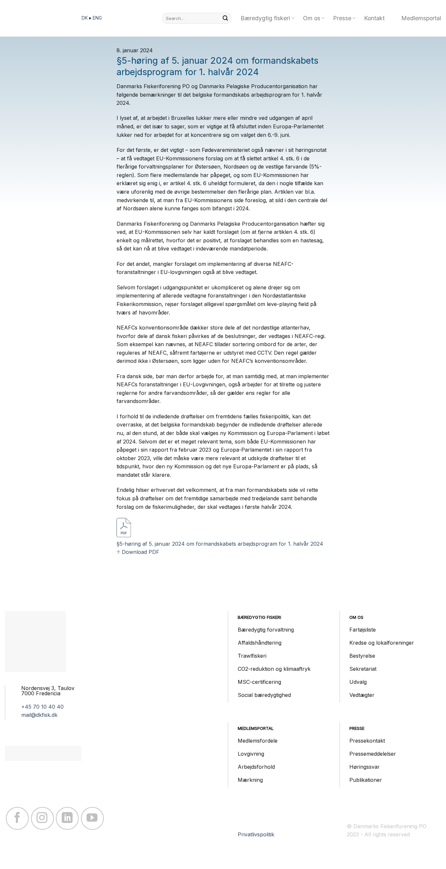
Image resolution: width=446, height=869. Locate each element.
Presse (342, 18)
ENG (97, 18)
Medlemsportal (421, 18)
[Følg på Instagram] (42, 818)
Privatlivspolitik (256, 834)
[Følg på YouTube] (92, 818)
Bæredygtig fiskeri (265, 18)
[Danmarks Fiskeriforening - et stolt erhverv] (37, 18)
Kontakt (374, 18)
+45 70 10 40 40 (42, 706)
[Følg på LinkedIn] (67, 818)
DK (85, 18)
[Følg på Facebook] (17, 818)
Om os (311, 18)
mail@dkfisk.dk (39, 715)
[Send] (225, 18)
